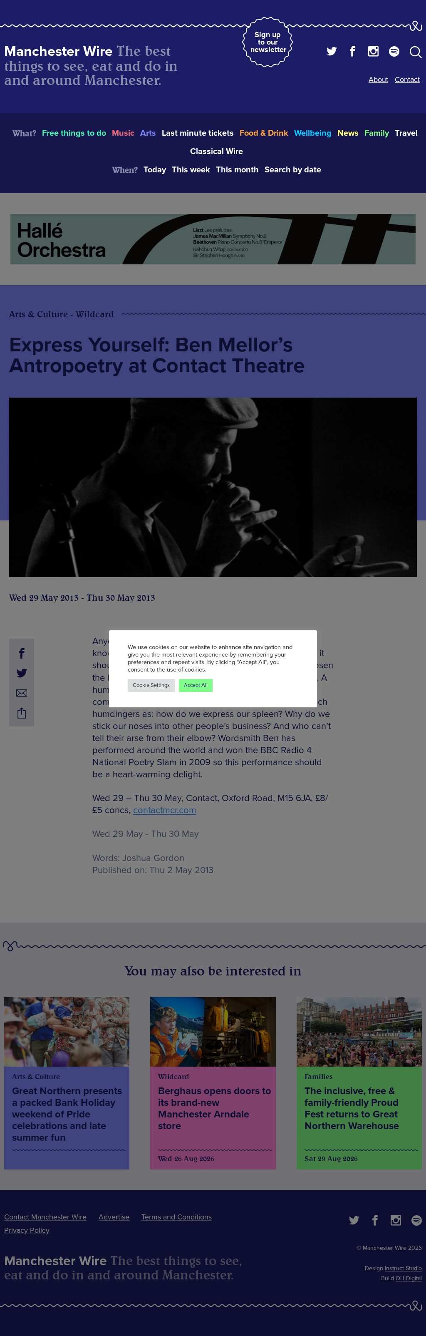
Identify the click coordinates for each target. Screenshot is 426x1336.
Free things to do (74, 133)
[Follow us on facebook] (352, 52)
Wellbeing (313, 133)
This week (191, 170)
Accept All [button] (196, 685)
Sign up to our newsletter (268, 42)
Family (376, 133)
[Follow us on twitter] (332, 52)
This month (237, 170)
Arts (148, 133)
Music (123, 133)
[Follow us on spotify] (394, 52)
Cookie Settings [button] (151, 685)
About (378, 79)
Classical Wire (216, 152)
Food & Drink (264, 133)
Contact (407, 79)
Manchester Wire (58, 51)
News (348, 133)
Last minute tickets (198, 133)
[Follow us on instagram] (373, 52)
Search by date (293, 170)
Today (155, 170)
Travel (406, 133)
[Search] (416, 53)
